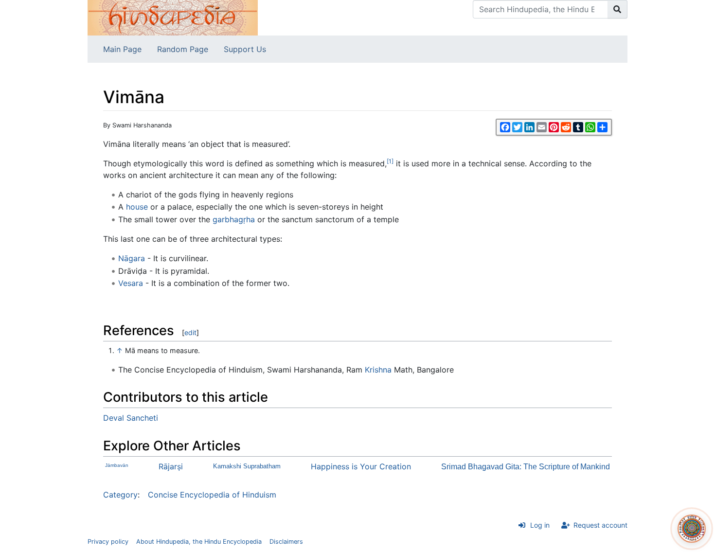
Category (120, 494)
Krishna (378, 369)
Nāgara (131, 258)
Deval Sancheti (130, 418)
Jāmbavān (116, 465)
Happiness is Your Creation (361, 466)
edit (190, 332)
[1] (390, 161)
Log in (540, 525)
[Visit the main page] (173, 17)
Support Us (245, 49)
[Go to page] (617, 9)
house (137, 207)
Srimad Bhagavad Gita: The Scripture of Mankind (525, 467)
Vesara (130, 283)
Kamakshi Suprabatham (247, 466)
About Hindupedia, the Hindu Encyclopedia (199, 541)
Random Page (182, 49)
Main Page (122, 49)
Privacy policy (108, 541)
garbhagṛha (234, 219)
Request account (600, 525)
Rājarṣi (171, 466)
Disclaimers (286, 541)
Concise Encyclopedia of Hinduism (212, 494)
